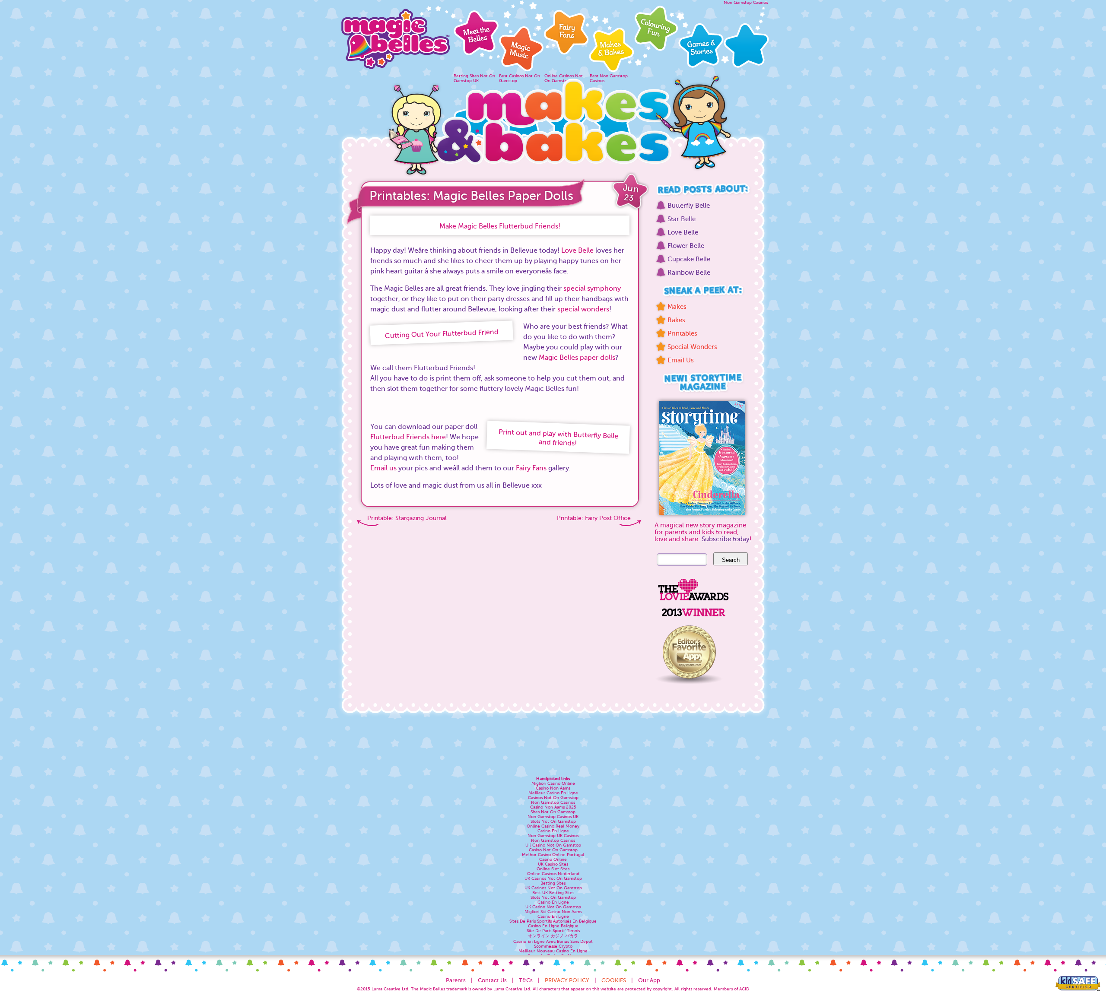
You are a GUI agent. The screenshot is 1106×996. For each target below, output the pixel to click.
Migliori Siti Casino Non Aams (553, 911)
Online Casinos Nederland (553, 873)
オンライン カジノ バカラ (553, 935)
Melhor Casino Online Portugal (553, 854)
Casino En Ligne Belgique (553, 925)
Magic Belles (395, 36)
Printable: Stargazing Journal (407, 517)
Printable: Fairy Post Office (594, 517)
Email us (383, 468)
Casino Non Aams (553, 788)
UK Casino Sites (553, 864)
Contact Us (492, 980)
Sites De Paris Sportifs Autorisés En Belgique (553, 921)
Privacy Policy (567, 980)
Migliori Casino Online (553, 783)
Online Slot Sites (553, 868)
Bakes (676, 320)
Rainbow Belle (688, 272)
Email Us (680, 360)
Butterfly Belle (688, 205)
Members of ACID (731, 988)
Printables (682, 333)
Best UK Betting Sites (553, 892)
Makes (676, 306)
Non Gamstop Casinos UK (553, 816)
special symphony (592, 288)
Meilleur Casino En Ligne (553, 792)
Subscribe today (726, 539)
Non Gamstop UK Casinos (553, 835)
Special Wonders (692, 346)
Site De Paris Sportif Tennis (553, 930)
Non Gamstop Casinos (746, 2)
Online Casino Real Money (553, 826)
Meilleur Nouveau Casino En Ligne (553, 950)
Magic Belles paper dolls (577, 358)
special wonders (583, 309)
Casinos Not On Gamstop (553, 797)
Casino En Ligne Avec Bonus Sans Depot (553, 941)
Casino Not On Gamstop (553, 849)
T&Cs (526, 980)
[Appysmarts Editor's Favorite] (689, 687)
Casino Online (553, 859)
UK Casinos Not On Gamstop (553, 878)
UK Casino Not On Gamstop (553, 845)
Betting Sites (553, 883)
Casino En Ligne (553, 830)
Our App (649, 980)
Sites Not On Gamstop (553, 811)
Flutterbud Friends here (408, 437)
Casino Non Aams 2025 (553, 807)
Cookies (613, 980)
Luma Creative (386, 988)
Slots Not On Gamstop (553, 821)
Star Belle (681, 219)
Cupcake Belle (688, 259)
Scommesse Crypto (553, 946)
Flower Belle (685, 245)
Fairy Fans (531, 468)
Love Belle (577, 250)
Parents (456, 980)
